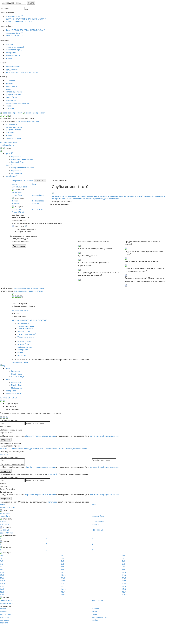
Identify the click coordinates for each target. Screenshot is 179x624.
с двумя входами (100, 198)
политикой (52, 474)
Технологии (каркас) (26, 334)
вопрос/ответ (11, 97)
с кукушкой (138, 195)
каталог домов (24, 341)
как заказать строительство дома (29, 288)
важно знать (11, 86)
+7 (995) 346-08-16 (38, 320)
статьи (8, 105)
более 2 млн (23, 448)
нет (1, 454)
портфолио (11, 52)
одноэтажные (58, 195)
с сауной (88, 198)
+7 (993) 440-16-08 (20, 320)
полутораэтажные (85, 195)
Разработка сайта (20, 362)
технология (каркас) (15, 46)
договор (9, 83)
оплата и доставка (14, 91)
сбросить (4, 622)
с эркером (148, 195)
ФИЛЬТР (39, 180)
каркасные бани (14, 32)
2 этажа (83, 448)
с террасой (158, 195)
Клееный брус (17, 162)
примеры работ (13, 55)
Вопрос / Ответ (24, 331)
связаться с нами (13, 138)
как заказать (11, 80)
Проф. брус (16, 373)
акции (8, 88)
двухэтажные (100, 195)
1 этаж (67, 448)
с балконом (127, 195)
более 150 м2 (57, 448)
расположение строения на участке (22, 72)
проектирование (13, 66)
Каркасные (16, 156)
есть (6, 454)
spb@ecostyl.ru (7, 145)
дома (9, 153)
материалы (11, 100)
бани (9, 164)
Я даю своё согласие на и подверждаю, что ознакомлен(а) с (61, 435)
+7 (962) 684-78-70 (8, 142)
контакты (10, 108)
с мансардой (70, 195)
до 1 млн (4, 448)
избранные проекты (35, 112)
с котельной (78, 198)
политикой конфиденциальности (105, 435)
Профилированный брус (22, 159)
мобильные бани (14, 35)
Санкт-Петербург (24, 121)
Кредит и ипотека (25, 328)
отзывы (9, 58)
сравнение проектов (12, 112)
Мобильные (16, 173)
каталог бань (23, 344)
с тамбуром (114, 198)
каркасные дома (14, 16)
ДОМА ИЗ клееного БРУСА (19, 21)
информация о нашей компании (28, 290)
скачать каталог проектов (17, 102)
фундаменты (11, 69)
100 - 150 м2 (45, 448)
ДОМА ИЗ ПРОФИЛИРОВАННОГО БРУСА (26, 18)
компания (10, 44)
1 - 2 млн (13, 448)
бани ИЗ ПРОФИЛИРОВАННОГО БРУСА (25, 30)
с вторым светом (114, 195)
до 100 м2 (34, 448)
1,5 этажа (75, 448)
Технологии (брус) (25, 337)
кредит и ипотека (13, 94)
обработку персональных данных (40, 435)
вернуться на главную (23, 180)
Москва (35, 121)
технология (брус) (14, 49)
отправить (5, 439)
